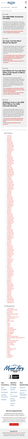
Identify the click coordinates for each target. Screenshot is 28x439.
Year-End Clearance (11, 91)
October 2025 (10, 148)
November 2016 (10, 271)
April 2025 (9, 155)
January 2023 (10, 182)
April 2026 (9, 139)
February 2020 (10, 230)
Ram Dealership (17, 119)
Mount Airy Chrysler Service (13, 340)
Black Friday (9, 312)
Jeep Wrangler (10, 333)
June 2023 (9, 178)
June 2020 (9, 226)
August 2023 (9, 175)
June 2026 (9, 137)
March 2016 (9, 283)
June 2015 (9, 292)
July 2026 (9, 135)
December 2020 (10, 217)
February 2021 (10, 214)
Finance (8, 323)
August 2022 (9, 189)
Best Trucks (10, 31)
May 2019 (9, 242)
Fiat (15, 92)
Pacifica (14, 89)
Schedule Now (14, 424)
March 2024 (9, 167)
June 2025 (9, 152)
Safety (21, 31)
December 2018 (10, 249)
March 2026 (9, 141)
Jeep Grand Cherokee (11, 329)
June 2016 (9, 278)
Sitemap (15, 432)
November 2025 (10, 146)
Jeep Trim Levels (10, 330)
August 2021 (9, 206)
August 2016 (9, 276)
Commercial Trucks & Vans (13, 316)
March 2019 (9, 245)
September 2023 (10, 174)
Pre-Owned (4, 392)
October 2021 (10, 203)
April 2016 (9, 281)
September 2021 (10, 205)
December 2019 (10, 232)
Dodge (8, 58)
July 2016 (9, 277)
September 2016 (10, 274)
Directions (14, 7)
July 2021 (9, 207)
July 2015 (9, 291)
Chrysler (4, 58)
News (8, 346)
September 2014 (10, 302)
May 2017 (9, 266)
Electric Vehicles (10, 321)
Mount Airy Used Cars (11, 341)
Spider (23, 89)
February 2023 (10, 181)
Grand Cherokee (9, 88)
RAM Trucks (9, 32)
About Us (22, 387)
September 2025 (10, 149)
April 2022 (9, 195)
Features (15, 31)
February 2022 (10, 198)
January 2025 (10, 159)
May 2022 (9, 194)
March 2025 (9, 156)
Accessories (9, 311)
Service (8, 353)
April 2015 (9, 295)
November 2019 (10, 234)
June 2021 (9, 209)
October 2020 (10, 220)
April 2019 (9, 244)
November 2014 (10, 301)
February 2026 (10, 142)
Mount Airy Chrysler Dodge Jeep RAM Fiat (14, 118)
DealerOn (11, 432)
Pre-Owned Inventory (18, 60)
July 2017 (9, 263)
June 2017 (9, 264)
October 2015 (10, 287)
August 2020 (9, 223)
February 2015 (10, 298)
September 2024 (10, 163)
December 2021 (10, 201)
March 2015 (9, 296)
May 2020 (9, 227)
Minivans (9, 335)
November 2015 (10, 285)
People (8, 347)
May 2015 (9, 294)
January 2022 (10, 199)
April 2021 (9, 212)
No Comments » (16, 32)
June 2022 (9, 192)
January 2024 (10, 170)
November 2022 (10, 185)
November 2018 (10, 251)
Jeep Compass (10, 308)
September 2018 (10, 253)
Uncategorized (10, 355)
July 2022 (9, 191)
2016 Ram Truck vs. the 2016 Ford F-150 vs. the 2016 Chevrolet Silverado (13, 104)
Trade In (9, 354)
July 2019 (9, 239)
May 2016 (9, 280)
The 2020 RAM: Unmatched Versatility (13, 18)
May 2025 (9, 153)
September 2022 (10, 188)
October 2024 (10, 162)
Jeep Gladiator (10, 328)
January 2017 (10, 269)
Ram (19, 31)
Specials (3, 399)
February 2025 (10, 157)
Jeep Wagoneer (10, 332)
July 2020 (9, 224)
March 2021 (9, 213)
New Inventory (10, 60)
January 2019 (10, 248)
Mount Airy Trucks (7, 119)
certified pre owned (20, 56)
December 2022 (10, 184)
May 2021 (9, 210)
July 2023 (9, 177)
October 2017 (10, 260)
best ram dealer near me (10, 56)
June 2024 (9, 164)
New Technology (10, 344)
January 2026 (10, 144)
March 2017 (9, 267)
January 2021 (10, 216)
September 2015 (10, 288)
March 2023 (9, 180)
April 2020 (9, 228)
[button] (5, 7)
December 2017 (10, 259)
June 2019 (9, 241)
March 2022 (9, 196)
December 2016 (10, 270)
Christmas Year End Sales (12, 314)
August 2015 (9, 290)
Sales (20, 89)
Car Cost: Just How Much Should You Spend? (12, 42)
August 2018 (9, 255)
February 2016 (10, 284)
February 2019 (10, 246)
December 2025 (10, 145)
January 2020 (10, 231)
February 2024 (10, 169)
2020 (7, 31)
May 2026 (9, 138)
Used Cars (9, 357)
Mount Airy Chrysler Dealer (12, 336)
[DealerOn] (14, 431)
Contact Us (23, 390)
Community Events (11, 318)
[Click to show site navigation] (25, 7)
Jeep (13, 58)
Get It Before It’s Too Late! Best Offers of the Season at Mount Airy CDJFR (14, 72)
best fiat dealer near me (11, 55)
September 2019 (10, 237)
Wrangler (5, 91)
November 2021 (10, 202)
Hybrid (8, 325)
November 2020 (10, 219)
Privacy (19, 432)
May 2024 (9, 166)
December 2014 (10, 299)
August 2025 (9, 150)
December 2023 (10, 171)
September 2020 (10, 221)
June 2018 (9, 256)
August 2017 (9, 262)
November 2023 (10, 173)
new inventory (17, 58)
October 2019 (10, 235)
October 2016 (10, 273)
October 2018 (10, 252)
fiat (10, 58)
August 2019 (9, 238)
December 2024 (10, 160)
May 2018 (9, 258)
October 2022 (10, 187)
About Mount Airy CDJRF (12, 310)
